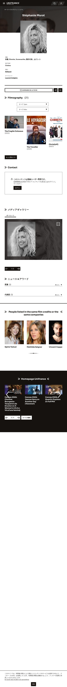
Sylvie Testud (10, 347)
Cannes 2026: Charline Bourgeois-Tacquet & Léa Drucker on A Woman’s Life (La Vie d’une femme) (12, 403)
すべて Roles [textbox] (23, 109)
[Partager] (55, 90)
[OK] (33, 684)
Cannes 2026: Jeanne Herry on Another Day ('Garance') (32, 400)
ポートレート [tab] (10, 215)
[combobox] (32, 104)
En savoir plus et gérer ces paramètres (17, 679)
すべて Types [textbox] (23, 104)
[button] (58, 224)
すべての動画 (26, 417)
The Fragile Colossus (14, 131)
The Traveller (32, 147)
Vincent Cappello (56, 347)
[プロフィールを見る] (61, 3)
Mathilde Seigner (34, 347)
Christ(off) (53, 144)
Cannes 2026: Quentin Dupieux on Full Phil (52, 399)
